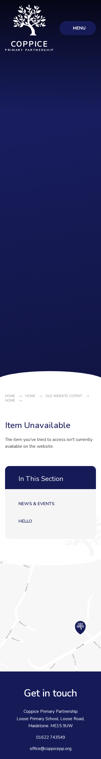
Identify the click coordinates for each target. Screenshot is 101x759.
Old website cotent (63, 396)
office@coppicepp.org (51, 748)
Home (10, 396)
